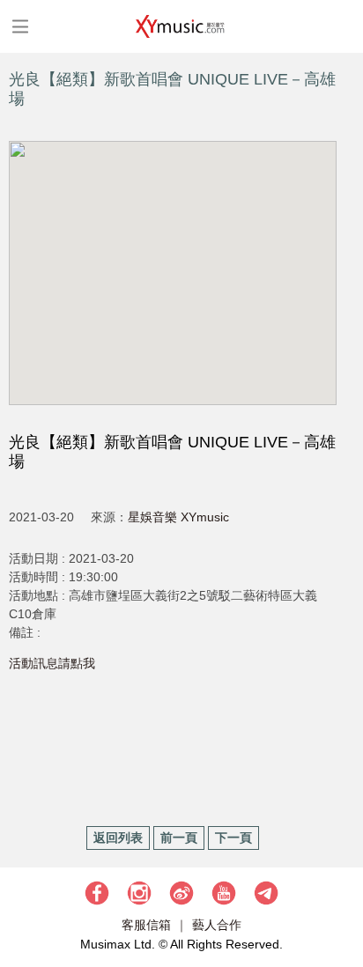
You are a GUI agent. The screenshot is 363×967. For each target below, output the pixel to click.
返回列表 (118, 837)
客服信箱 (146, 925)
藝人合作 (216, 925)
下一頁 (233, 837)
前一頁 (178, 837)
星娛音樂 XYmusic (178, 517)
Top (341, 901)
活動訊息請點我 (52, 663)
